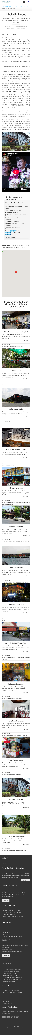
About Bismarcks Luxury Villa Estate (12, 992)
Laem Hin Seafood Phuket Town (16, 643)
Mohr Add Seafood (16, 567)
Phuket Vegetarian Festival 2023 (11, 971)
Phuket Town (11, 28)
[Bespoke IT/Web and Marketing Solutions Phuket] (3, 1028)
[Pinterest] (6, 864)
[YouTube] (8, 864)
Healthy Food (26, 541)
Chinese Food (19, 541)
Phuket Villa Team (7, 930)
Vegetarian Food (10, 465)
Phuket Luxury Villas (9, 6)
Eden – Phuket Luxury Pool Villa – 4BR (13, 916)
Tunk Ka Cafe (16, 370)
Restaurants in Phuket (21, 26)
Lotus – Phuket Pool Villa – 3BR (11, 914)
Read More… (26, 340)
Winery (14, 348)
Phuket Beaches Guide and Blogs (11, 975)
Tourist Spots (23, 6)
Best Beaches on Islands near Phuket (12, 979)
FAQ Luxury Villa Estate (9, 994)
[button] (24, 2)
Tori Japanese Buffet (16, 409)
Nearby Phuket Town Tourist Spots (16, 247)
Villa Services (6, 928)
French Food (19, 346)
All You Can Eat (19, 423)
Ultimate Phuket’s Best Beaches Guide (12, 977)
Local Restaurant (20, 385)
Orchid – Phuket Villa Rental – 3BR (12, 912)
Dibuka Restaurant (16, 799)
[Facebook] (3, 864)
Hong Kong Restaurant (16, 721)
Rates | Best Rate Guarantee (10, 919)
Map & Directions (7, 1003)
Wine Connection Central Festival (16, 332)
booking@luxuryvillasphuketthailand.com (13, 951)
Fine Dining (18, 850)
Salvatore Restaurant (16, 488)
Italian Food (19, 502)
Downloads (6, 1001)
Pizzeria (7, 504)
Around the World (20, 464)
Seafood (27, 385)
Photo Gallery (7, 997)
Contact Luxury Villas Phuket (11, 990)
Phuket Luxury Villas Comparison (12, 969)
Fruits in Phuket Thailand (9, 973)
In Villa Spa (6, 934)
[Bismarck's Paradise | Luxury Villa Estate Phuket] (6, 2)
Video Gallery (6, 999)
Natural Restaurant (16, 527)
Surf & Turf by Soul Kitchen (16, 449)
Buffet (25, 423)
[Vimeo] (11, 864)
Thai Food (23, 28)
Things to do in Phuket (9, 981)
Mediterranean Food (7, 348)
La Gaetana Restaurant (16, 684)
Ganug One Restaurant (16, 760)
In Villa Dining (6, 932)
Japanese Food (5, 424)
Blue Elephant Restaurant (16, 836)
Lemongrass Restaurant (16, 604)
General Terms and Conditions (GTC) (12, 936)
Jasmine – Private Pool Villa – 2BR (11, 910)
